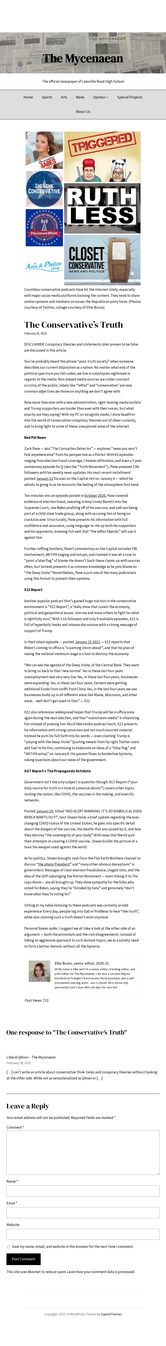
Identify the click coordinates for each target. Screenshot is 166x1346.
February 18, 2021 (18, 1063)
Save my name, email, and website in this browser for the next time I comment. (73, 1246)
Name (12, 1181)
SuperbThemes (111, 1314)
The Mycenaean (83, 58)
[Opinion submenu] (107, 97)
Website (12, 1224)
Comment (15, 1127)
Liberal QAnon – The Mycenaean (31, 1057)
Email (11, 1203)
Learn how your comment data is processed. (101, 1271)
